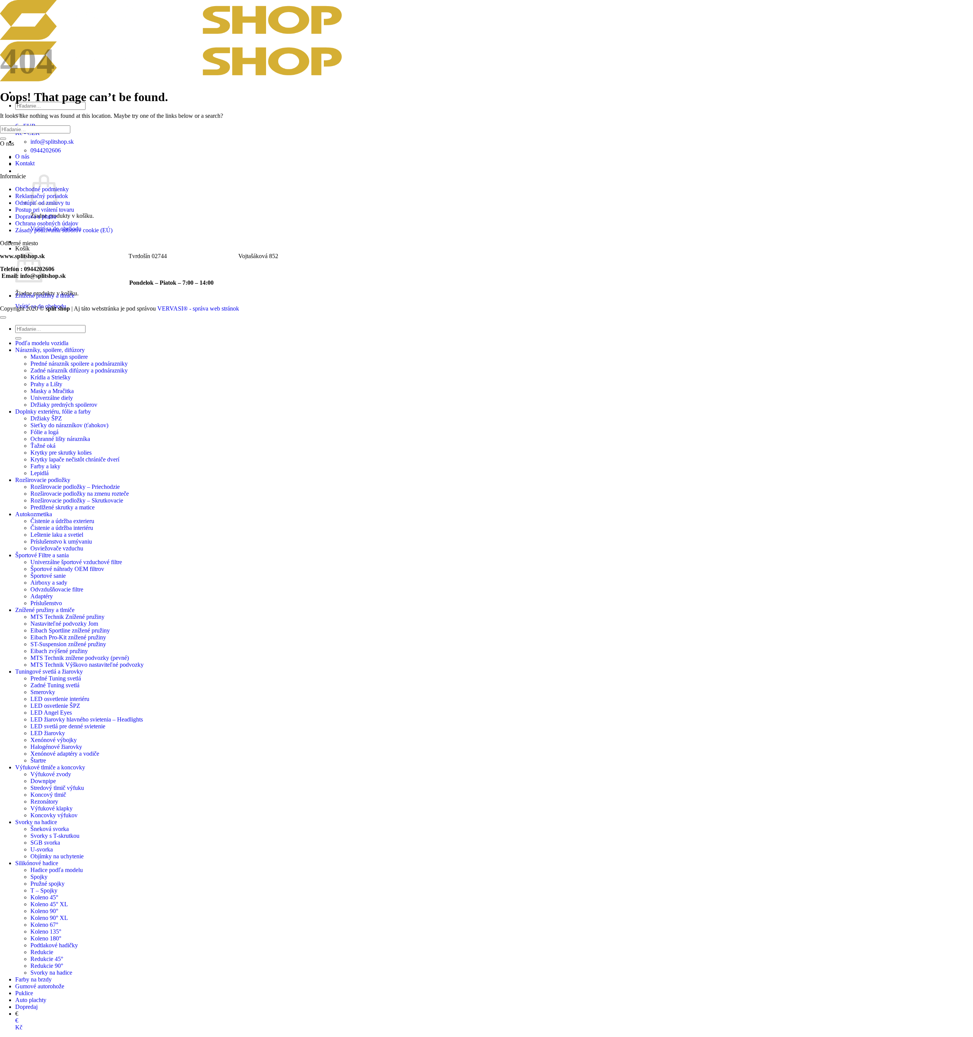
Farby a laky (45, 466)
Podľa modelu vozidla (41, 343)
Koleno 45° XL (49, 904)
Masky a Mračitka (52, 391)
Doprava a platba (35, 216)
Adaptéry (41, 596)
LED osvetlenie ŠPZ (55, 705)
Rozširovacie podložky (42, 480)
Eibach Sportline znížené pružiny (70, 630)
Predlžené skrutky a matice (62, 507)
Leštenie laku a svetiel (56, 534)
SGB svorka (45, 842)
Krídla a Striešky (50, 377)
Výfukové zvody (50, 774)
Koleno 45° (44, 897)
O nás (22, 156)
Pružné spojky (47, 883)
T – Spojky (43, 890)
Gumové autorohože (39, 986)
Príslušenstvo (46, 603)
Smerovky (42, 692)
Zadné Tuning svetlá (54, 685)
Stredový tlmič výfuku (57, 788)
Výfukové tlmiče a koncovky (50, 767)
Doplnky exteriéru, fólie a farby (53, 411)
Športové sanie (48, 575)
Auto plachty (30, 1000)
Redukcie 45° (46, 959)
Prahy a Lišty (46, 384)
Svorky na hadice (36, 822)
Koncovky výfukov (54, 815)
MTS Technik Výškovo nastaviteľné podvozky (87, 664)
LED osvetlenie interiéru (59, 699)
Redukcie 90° (46, 965)
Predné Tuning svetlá (55, 678)
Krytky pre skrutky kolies (61, 452)
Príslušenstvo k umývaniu (61, 541)
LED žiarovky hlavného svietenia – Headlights (86, 719)
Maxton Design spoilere (59, 357)
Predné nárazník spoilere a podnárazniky (79, 363)
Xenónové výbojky (53, 740)
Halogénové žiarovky (56, 747)
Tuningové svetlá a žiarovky (49, 671)
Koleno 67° (44, 924)
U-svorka (41, 849)
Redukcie (41, 952)
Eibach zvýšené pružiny (59, 651)
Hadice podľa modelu (56, 870)
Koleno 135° (45, 931)
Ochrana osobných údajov (46, 223)
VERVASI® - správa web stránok (198, 308)
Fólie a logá (44, 432)
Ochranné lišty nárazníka (60, 439)
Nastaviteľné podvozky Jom (64, 623)
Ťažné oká (42, 445)
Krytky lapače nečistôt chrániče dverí (74, 459)
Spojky (39, 877)
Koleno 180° (45, 938)
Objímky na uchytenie (57, 856)
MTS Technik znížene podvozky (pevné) (79, 658)
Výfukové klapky (51, 808)
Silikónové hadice (36, 863)
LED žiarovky (47, 733)
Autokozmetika (33, 514)
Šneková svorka (49, 829)
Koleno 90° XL (49, 918)
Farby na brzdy (33, 979)
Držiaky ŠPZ (46, 418)
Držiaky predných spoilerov (63, 404)
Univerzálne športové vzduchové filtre (76, 562)
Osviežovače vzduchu (56, 548)
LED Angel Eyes (51, 712)
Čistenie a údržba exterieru (62, 521)
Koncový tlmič (48, 794)
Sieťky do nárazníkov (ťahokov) (69, 425)
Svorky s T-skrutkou (54, 835)
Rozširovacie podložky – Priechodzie (75, 487)
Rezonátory (44, 801)
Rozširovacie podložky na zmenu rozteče (79, 493)
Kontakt (25, 163)
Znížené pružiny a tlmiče (44, 295)
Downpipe (43, 781)
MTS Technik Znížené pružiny (67, 617)
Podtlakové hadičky (54, 945)
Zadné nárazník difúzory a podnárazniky (79, 370)
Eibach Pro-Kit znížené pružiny (68, 637)
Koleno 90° (44, 911)
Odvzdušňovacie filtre (56, 589)
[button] (22, 171)
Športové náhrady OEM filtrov (67, 569)
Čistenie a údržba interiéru (61, 528)
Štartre (38, 760)
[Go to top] (3, 317)
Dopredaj (26, 1007)
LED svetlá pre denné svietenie (67, 726)
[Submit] (3, 139)
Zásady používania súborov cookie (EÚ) (64, 230)
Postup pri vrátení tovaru (44, 209)
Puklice (24, 993)
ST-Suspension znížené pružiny (68, 644)
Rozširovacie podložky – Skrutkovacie (76, 500)
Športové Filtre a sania (42, 555)
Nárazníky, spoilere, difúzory (50, 350)
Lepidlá (39, 473)
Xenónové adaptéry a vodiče (64, 753)
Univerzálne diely (51, 398)
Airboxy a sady (48, 582)
